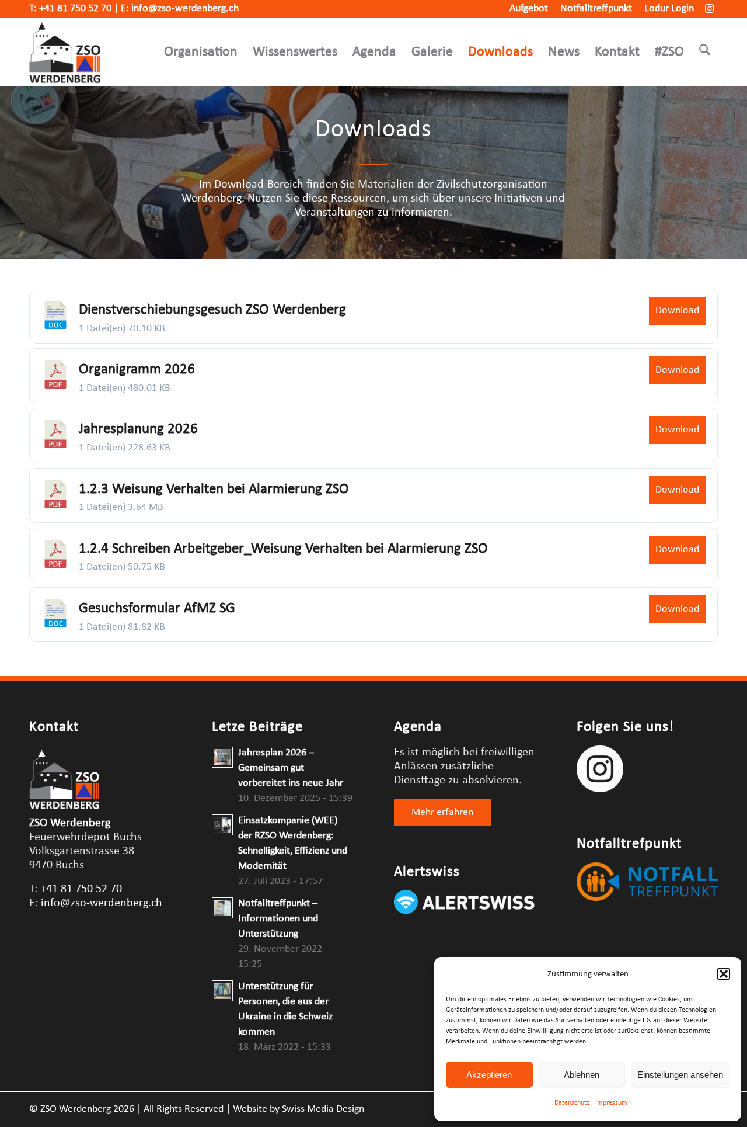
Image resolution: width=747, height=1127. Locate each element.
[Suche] (705, 52)
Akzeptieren (489, 1075)
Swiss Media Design (323, 1109)
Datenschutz (571, 1103)
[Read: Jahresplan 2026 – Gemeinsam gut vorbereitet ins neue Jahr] (222, 757)
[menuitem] (529, 9)
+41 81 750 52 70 (75, 8)
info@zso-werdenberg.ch (185, 8)
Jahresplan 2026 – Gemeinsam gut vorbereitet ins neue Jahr (290, 768)
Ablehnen (581, 1075)
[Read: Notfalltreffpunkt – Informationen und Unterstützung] (222, 907)
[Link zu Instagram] (709, 9)
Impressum (611, 1103)
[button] (723, 974)
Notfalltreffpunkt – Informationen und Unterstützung (278, 918)
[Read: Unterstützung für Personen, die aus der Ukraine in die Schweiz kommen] (222, 990)
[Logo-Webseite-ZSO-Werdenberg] (64, 52)
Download (677, 310)
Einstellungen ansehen (680, 1075)
